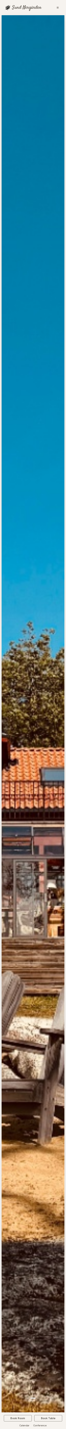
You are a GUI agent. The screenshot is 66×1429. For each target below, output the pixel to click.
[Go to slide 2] (30, 1398)
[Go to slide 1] (28, 1398)
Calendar (24, 1425)
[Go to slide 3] (35, 1398)
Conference (40, 1425)
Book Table (48, 1418)
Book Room (17, 1418)
